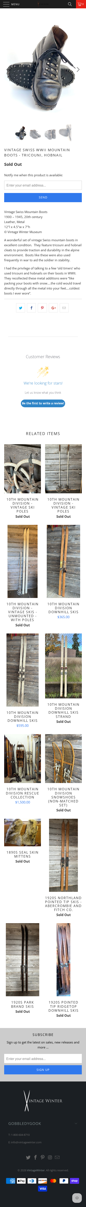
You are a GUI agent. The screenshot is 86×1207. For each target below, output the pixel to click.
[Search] (71, 4)
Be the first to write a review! (43, 403)
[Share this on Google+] (53, 307)
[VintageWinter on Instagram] (50, 1157)
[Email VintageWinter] (57, 1157)
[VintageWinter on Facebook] (35, 1157)
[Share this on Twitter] (20, 307)
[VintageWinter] (43, 4)
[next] (77, 69)
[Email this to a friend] (64, 307)
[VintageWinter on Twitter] (28, 1157)
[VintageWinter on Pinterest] (43, 1157)
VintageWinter (36, 1170)
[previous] (8, 69)
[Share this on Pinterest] (42, 307)
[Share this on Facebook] (31, 307)
